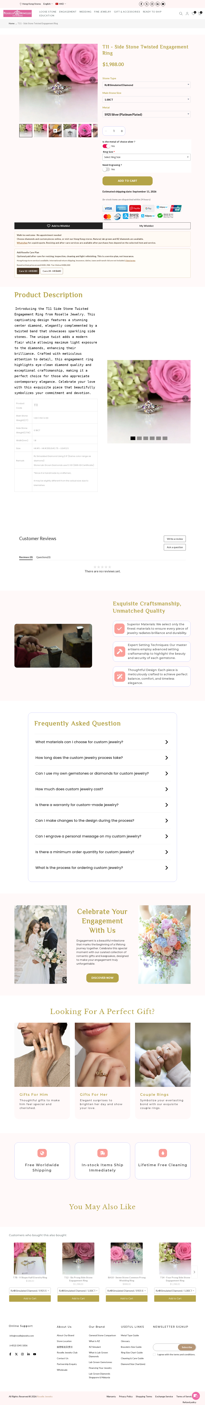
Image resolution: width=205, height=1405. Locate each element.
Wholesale (62, 1369)
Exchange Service (164, 1396)
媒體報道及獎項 (65, 1347)
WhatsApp (22, 243)
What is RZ (94, 1341)
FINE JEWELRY (102, 11)
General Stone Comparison (102, 1335)
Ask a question (175, 547)
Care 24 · (52, 271)
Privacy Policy (126, 1396)
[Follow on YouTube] (163, 4)
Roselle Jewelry (45, 1396)
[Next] (92, 80)
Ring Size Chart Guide (132, 1352)
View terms (130, 260)
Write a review (175, 538)
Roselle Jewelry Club (67, 1352)
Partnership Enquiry (67, 1364)
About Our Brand (65, 1335)
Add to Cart (30, 1298)
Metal (106, 107)
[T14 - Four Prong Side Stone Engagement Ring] (175, 1259)
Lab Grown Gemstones (100, 1362)
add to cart (127, 180)
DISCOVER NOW (102, 977)
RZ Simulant (95, 1347)
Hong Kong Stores (31, 3)
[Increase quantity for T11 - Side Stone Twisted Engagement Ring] (122, 131)
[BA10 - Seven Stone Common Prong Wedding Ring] (127, 1259)
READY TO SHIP (152, 11)
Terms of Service (184, 1396)
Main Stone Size (111, 92)
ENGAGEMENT (68, 11)
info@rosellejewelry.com (22, 1335)
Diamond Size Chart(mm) (133, 1364)
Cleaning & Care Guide (132, 1358)
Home (11, 23)
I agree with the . (176, 1354)
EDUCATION (46, 15)
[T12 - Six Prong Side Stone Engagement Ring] (78, 1259)
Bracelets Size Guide (131, 1347)
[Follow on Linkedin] (157, 4)
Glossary (125, 1341)
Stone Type (109, 78)
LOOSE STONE (48, 11)
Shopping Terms (144, 1396)
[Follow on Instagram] (152, 4)
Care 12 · (28, 271)
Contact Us (62, 1358)
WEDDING (85, 11)
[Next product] (194, 1272)
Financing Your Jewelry (100, 1368)
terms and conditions (184, 1354)
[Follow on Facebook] (141, 4)
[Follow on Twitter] (146, 4)
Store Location (64, 1341)
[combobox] (30, 1291)
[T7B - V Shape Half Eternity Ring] (30, 1259)
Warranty (111, 1396)
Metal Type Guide (130, 1335)
